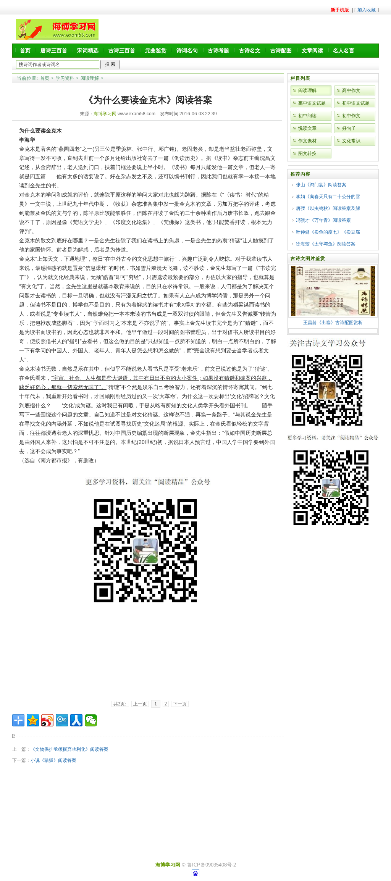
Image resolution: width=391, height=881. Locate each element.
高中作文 (351, 90)
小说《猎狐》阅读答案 (53, 760)
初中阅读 (307, 115)
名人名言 (343, 50)
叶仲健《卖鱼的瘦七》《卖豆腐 (328, 232)
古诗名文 (249, 50)
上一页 (140, 704)
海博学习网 (105, 113)
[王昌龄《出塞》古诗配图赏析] (333, 314)
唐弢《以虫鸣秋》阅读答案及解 (328, 208)
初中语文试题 (356, 103)
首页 (25, 50)
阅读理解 (90, 78)
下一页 (180, 704)
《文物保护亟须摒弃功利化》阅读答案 (69, 749)
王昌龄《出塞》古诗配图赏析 (333, 322)
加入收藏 (366, 10)
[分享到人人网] (76, 720)
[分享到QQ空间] (33, 720)
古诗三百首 (121, 50)
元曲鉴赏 (155, 50)
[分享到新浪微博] (47, 720)
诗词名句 (187, 50)
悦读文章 (307, 128)
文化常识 (351, 141)
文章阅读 (312, 50)
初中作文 (351, 115)
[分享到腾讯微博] (62, 720)
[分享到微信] (91, 720)
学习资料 (65, 78)
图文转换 (307, 153)
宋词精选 (88, 50)
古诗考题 (218, 50)
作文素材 (307, 141)
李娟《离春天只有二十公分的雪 (328, 196)
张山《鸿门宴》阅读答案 (321, 184)
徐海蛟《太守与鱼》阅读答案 (325, 244)
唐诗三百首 (53, 50)
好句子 (349, 128)
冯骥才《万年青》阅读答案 (323, 220)
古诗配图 (281, 50)
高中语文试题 (312, 103)
